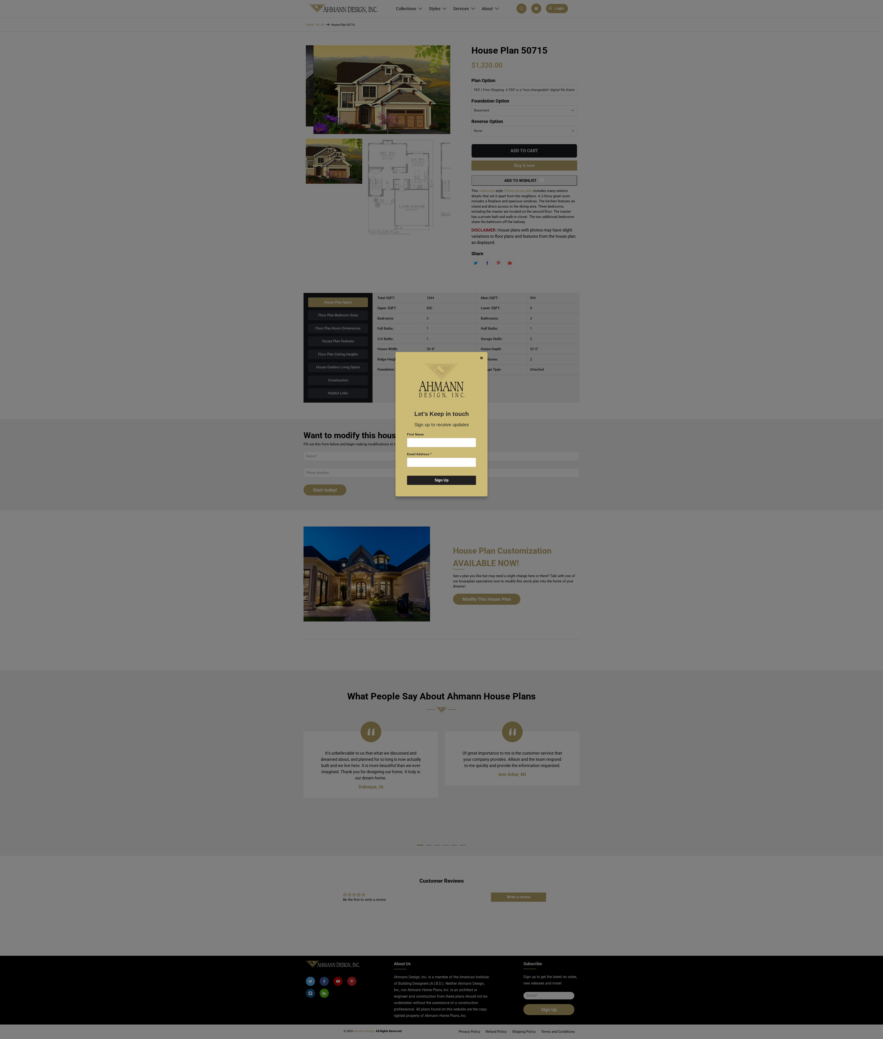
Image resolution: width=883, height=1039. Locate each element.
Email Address (419, 454)
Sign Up (442, 480)
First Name (415, 434)
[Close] (481, 358)
